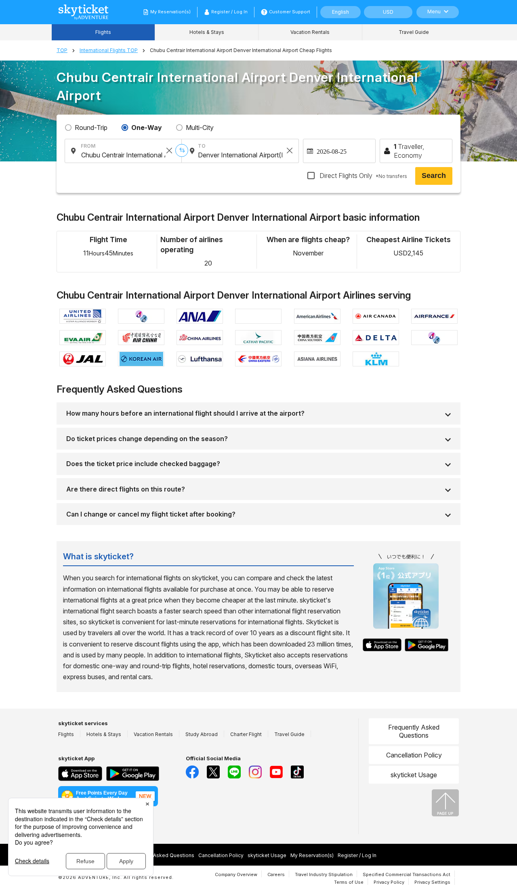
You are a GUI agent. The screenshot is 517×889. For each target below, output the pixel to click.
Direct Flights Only (362, 176)
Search (434, 176)
